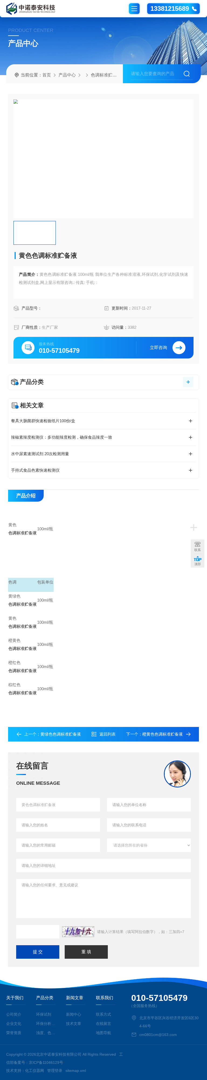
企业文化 (13, 1023)
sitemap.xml (75, 1070)
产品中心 (67, 75)
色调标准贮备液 (106, 75)
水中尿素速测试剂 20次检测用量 (40, 453)
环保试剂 (43, 1014)
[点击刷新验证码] (78, 931)
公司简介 (13, 1014)
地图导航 (103, 1033)
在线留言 (103, 1023)
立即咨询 (158, 347)
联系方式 (103, 1014)
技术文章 (73, 1023)
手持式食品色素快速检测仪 (35, 470)
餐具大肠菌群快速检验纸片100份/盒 (43, 420)
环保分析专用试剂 (45, 1023)
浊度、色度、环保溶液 (45, 1033)
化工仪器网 (34, 1070)
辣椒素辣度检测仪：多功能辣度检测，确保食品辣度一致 (61, 437)
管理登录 (54, 1070)
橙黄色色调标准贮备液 (162, 734)
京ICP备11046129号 (46, 1062)
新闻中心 (73, 1014)
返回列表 (107, 734)
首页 (46, 75)
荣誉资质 (13, 1033)
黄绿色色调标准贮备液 (60, 734)
